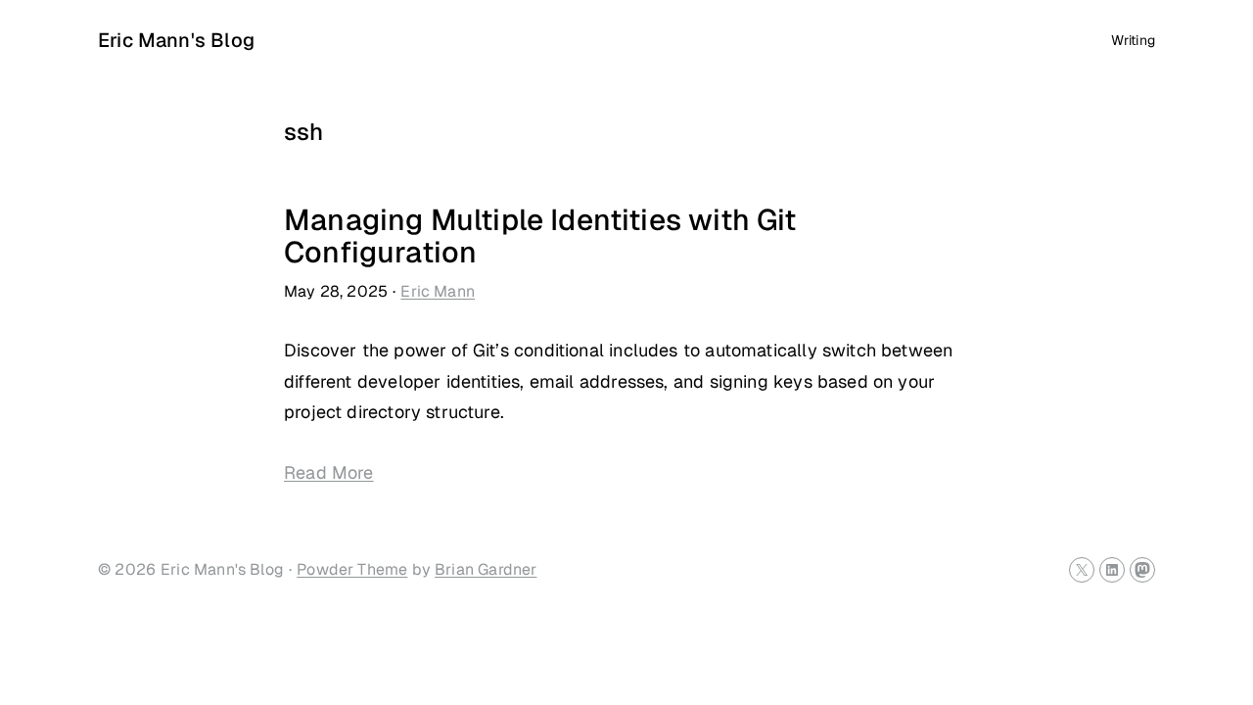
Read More (329, 472)
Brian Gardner (485, 569)
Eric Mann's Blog (176, 40)
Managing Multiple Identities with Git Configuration (540, 236)
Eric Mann (437, 291)
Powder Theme (352, 569)
